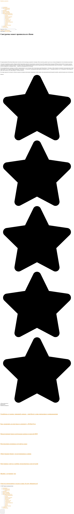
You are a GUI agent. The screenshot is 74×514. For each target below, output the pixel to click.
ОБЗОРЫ (4, 10)
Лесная (6, 15)
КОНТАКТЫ (5, 27)
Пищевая (7, 18)
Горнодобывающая (9, 14)
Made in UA (7, 9)
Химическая (7, 20)
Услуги (6, 22)
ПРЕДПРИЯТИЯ (6, 8)
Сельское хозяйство (9, 21)
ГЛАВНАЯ (5, 7)
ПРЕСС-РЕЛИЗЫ (6, 12)
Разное (6, 504)
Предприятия (7, 31)
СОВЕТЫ (5, 26)
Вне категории (8, 25)
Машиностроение (8, 16)
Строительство (8, 19)
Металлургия (7, 17)
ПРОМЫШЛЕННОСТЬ (7, 13)
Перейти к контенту (4, 0)
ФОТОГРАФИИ (6, 11)
